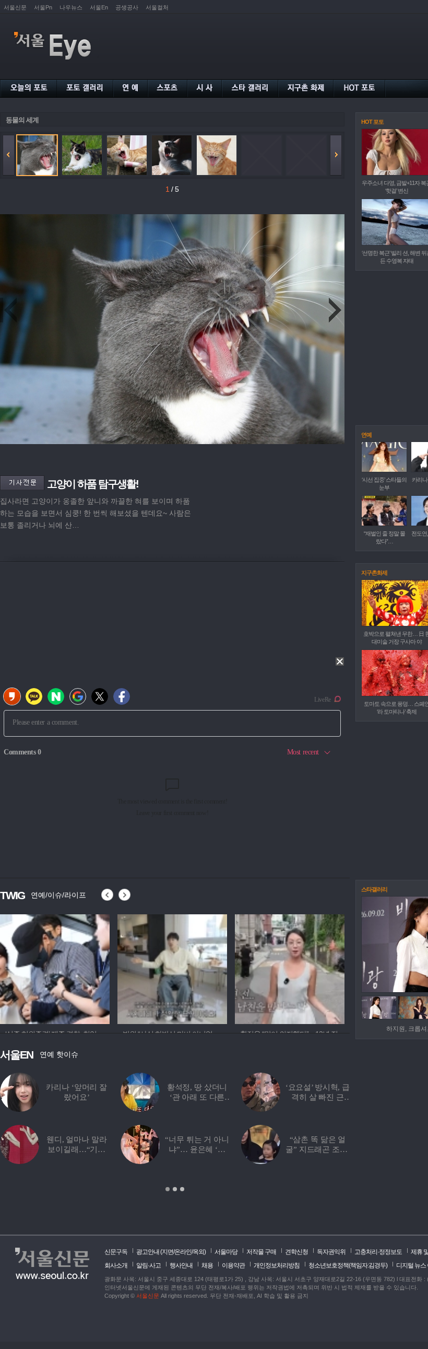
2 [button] (175, 1189)
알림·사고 (148, 1265)
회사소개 (115, 1265)
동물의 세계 (22, 120)
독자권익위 (331, 1251)
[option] (55, 967)
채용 (207, 1265)
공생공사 (126, 7)
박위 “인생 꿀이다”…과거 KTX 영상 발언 (76, 1149)
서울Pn (43, 7)
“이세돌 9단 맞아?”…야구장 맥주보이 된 (197, 1097)
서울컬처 (157, 7)
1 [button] (167, 1189)
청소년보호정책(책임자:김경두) (347, 1265)
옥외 (198, 1251)
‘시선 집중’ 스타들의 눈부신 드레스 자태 (197, 1149)
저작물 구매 (261, 1251)
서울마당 (226, 1251)
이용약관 (233, 1265)
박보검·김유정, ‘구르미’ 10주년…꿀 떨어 (317, 1097)
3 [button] (182, 1189)
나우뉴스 (71, 7)
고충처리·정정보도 (378, 1251)
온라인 (183, 1251)
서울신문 (15, 7)
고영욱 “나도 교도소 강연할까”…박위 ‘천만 (76, 1097)
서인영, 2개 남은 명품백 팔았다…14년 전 (317, 1149)
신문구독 (115, 1251)
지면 (167, 1251)
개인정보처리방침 (277, 1265)
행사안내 (181, 1265)
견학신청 (296, 1251)
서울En (99, 7)
